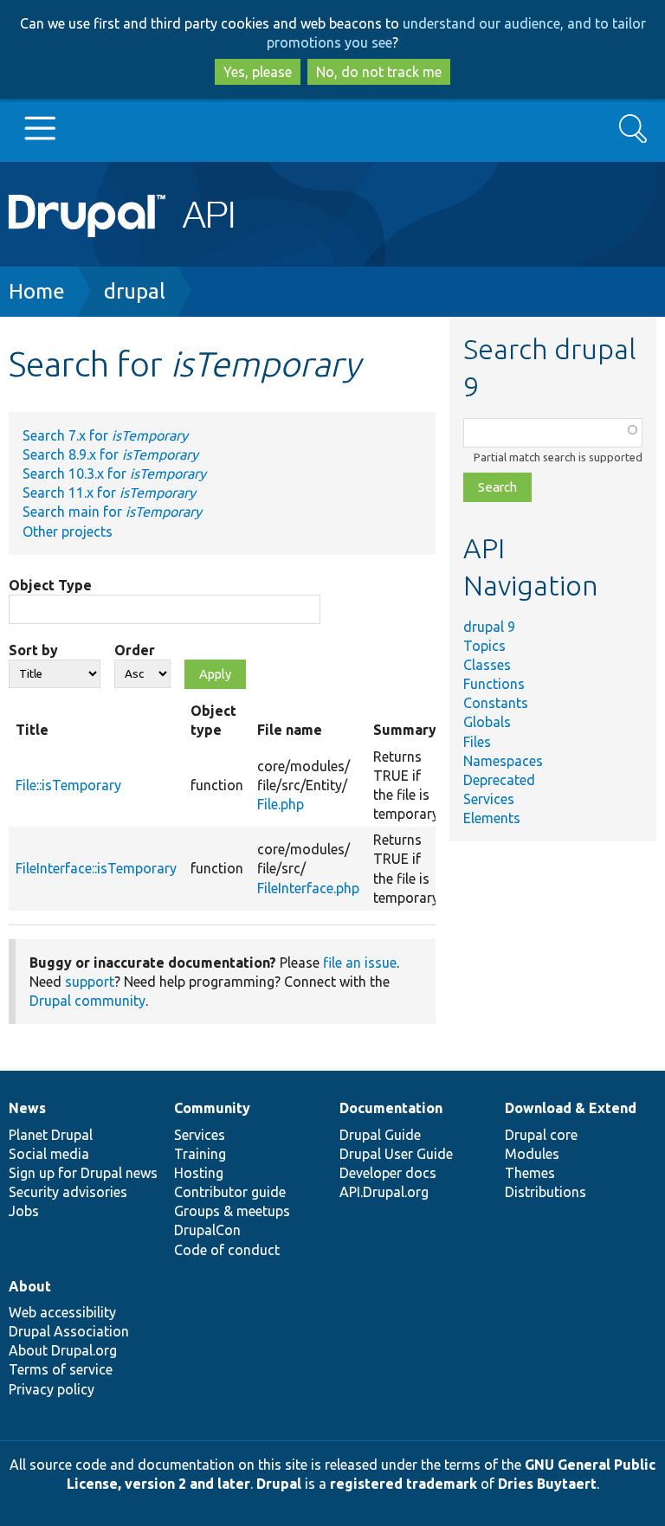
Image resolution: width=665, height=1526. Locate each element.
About (30, 1286)
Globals (487, 722)
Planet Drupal (51, 1135)
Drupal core (541, 1135)
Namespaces (503, 761)
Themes (530, 1173)
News (27, 1108)
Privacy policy (51, 1389)
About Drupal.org (63, 1350)
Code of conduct (227, 1250)
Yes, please (257, 72)
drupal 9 (489, 626)
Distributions (545, 1192)
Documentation (390, 1108)
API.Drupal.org (384, 1192)
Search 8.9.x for (110, 454)
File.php (280, 804)
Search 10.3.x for (114, 473)
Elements (491, 818)
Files (477, 742)
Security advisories (68, 1192)
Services (488, 799)
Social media (49, 1154)
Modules (532, 1154)
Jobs (24, 1211)
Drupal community (87, 1000)
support (89, 981)
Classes (487, 665)
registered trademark (403, 1483)
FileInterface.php (308, 888)
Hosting (198, 1173)
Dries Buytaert (547, 1483)
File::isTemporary (68, 785)
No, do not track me (379, 72)
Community (212, 1108)
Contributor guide (230, 1192)
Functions (494, 684)
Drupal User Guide (396, 1154)
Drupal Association (69, 1331)
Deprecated (499, 780)
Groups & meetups (232, 1211)
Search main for (112, 511)
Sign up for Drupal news (83, 1173)
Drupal (278, 1483)
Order (134, 650)
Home (37, 291)
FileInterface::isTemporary (96, 868)
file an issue (360, 962)
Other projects (68, 531)
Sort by (33, 650)
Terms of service (61, 1369)
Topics (484, 646)
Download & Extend (570, 1108)
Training (200, 1154)
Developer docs (387, 1173)
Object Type (50, 585)
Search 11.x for (109, 492)
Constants (495, 703)
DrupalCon (207, 1230)
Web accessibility (62, 1312)
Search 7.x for (105, 435)
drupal (134, 291)
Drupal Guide (380, 1135)
